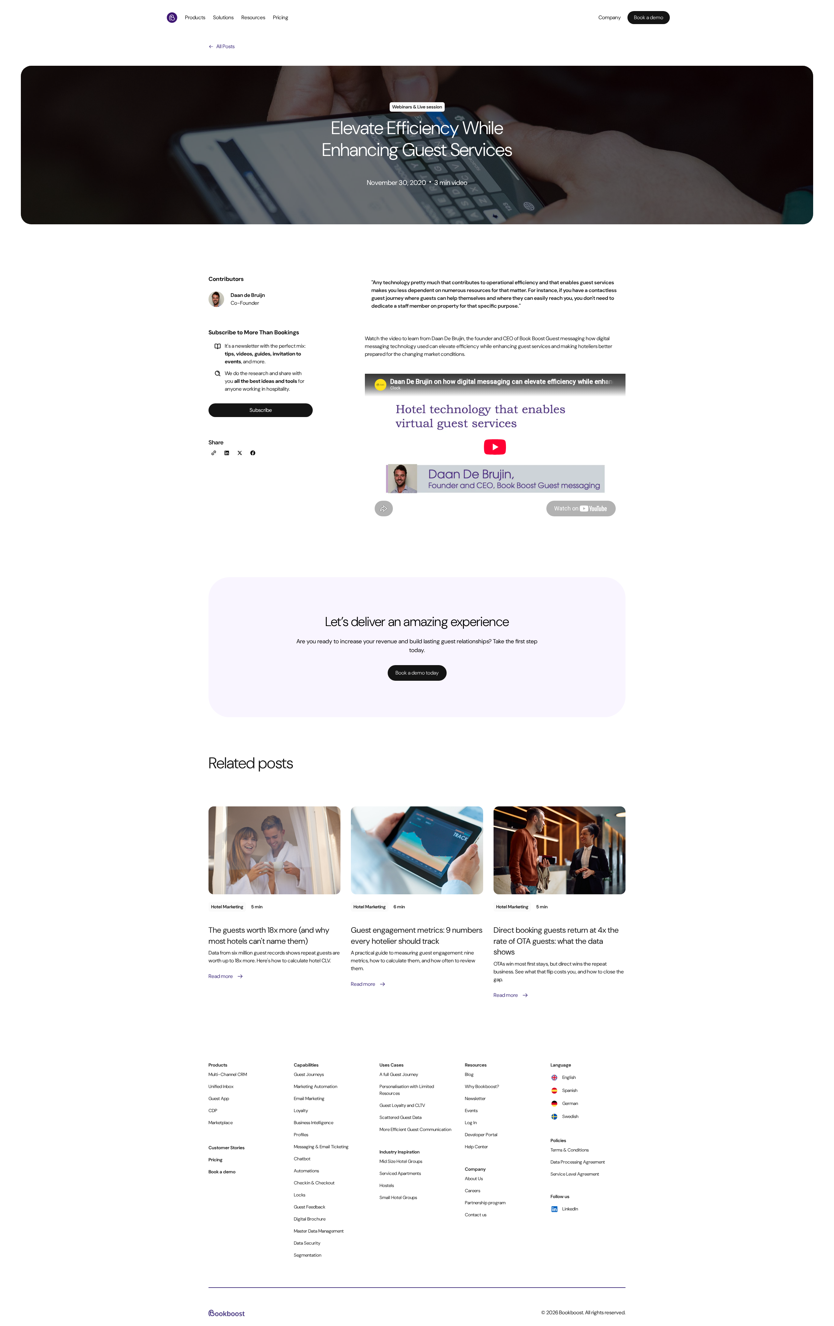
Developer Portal (481, 1135)
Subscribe (261, 410)
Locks (299, 1195)
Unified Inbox (221, 1086)
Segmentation (307, 1255)
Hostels (387, 1185)
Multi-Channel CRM (227, 1074)
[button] (196, 17)
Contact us (475, 1215)
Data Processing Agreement (578, 1162)
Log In (471, 1122)
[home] (173, 17)
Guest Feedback (309, 1207)
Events (471, 1110)
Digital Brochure (309, 1219)
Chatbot (302, 1159)
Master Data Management (319, 1231)
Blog (469, 1074)
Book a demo (222, 1172)
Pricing (280, 17)
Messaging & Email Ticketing (321, 1147)
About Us (474, 1178)
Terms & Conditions (570, 1150)
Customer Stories (226, 1148)
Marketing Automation (315, 1086)
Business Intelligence (313, 1122)
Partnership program (485, 1203)
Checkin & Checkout (314, 1183)
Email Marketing (309, 1098)
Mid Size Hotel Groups (401, 1161)
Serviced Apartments (400, 1173)
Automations (306, 1171)
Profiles (301, 1135)
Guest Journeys (309, 1074)
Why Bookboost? (482, 1086)
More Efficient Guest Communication (415, 1129)
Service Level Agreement (575, 1174)
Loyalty (301, 1110)
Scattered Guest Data (401, 1117)
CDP (212, 1110)
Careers (472, 1190)
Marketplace (220, 1122)
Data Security (307, 1243)
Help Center (476, 1147)
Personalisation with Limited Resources (407, 1089)
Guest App (218, 1098)
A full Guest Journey (399, 1074)
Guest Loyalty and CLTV (402, 1105)
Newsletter (475, 1098)
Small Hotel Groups (398, 1197)
